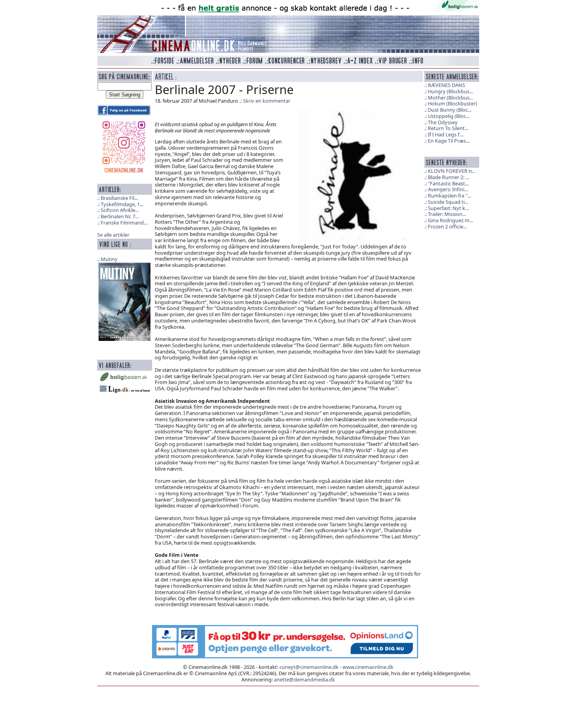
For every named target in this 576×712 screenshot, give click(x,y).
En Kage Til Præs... (448, 140)
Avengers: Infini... (448, 189)
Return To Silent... (448, 128)
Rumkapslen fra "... (449, 195)
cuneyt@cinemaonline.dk (309, 666)
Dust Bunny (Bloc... (449, 109)
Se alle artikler (113, 234)
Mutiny (109, 259)
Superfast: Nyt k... (448, 208)
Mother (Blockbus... (450, 97)
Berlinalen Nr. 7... (120, 216)
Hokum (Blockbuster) (452, 103)
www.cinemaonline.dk (367, 666)
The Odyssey (443, 122)
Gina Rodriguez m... (450, 220)
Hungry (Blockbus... (450, 91)
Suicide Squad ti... (448, 201)
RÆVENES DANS (446, 85)
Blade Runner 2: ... (448, 177)
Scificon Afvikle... (120, 210)
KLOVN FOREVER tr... (451, 170)
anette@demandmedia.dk (304, 679)
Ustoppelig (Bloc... (448, 116)
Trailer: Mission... (447, 213)
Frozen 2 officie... (447, 226)
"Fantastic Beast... (448, 183)
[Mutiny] (124, 300)
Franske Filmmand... (124, 222)
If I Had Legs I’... (446, 134)
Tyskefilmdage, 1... (122, 204)
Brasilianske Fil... (119, 197)
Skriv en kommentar (266, 100)
